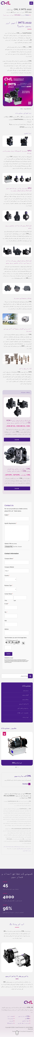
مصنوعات (11, 1018)
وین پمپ (26, 690)
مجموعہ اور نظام (23, 712)
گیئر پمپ (26, 695)
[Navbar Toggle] (31, 3)
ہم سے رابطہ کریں (27, 850)
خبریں (23, 15)
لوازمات (26, 717)
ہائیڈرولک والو (23, 708)
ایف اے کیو (25, 1020)
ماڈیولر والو (28, 848)
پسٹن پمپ (26, 699)
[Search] (30, 676)
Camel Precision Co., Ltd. (21, 1027)
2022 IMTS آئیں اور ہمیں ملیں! (11, 15)
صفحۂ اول (11, 1016)
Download (25, 784)
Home (27, 15)
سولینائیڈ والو (7, 846)
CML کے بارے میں (23, 1016)
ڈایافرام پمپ (24, 704)
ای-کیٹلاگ (10, 1023)
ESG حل (27, 1018)
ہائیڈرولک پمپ (20, 848)
